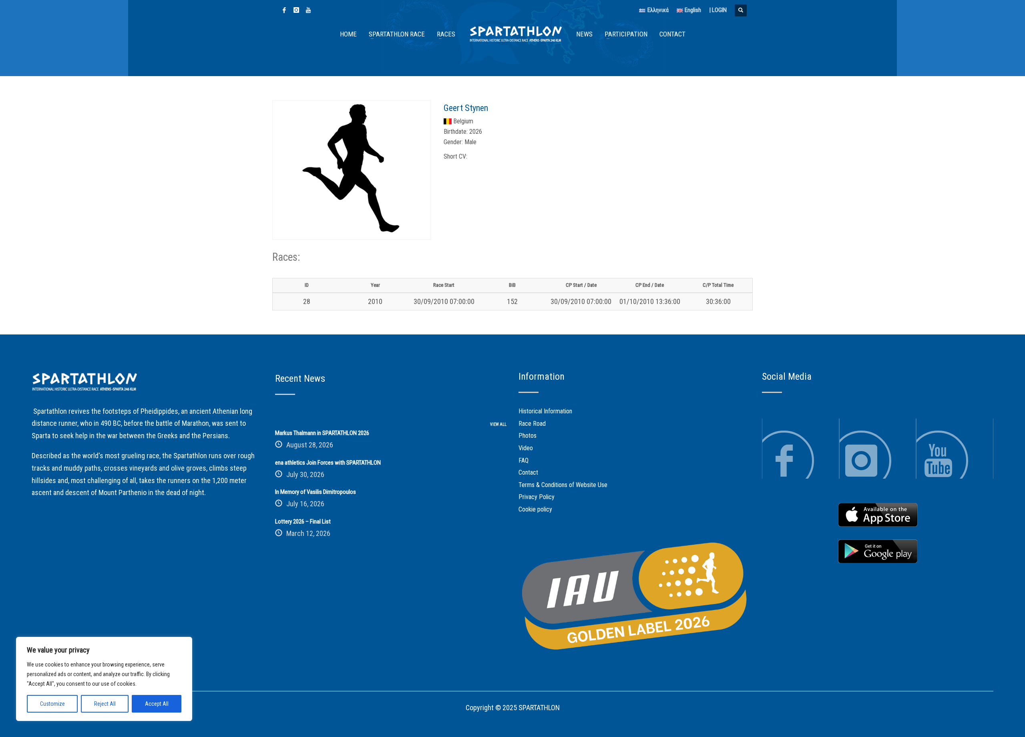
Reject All (105, 704)
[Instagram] (296, 10)
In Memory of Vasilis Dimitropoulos (315, 491)
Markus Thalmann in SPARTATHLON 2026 (322, 433)
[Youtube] (308, 10)
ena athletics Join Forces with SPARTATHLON (328, 462)
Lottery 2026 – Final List (303, 521)
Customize (52, 704)
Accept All (157, 704)
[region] (104, 679)
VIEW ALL (498, 424)
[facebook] (284, 10)
